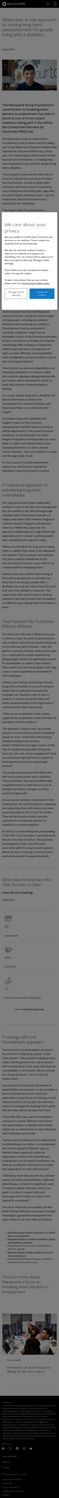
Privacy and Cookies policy (36, 283)
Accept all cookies (42, 293)
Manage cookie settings (16, 293)
